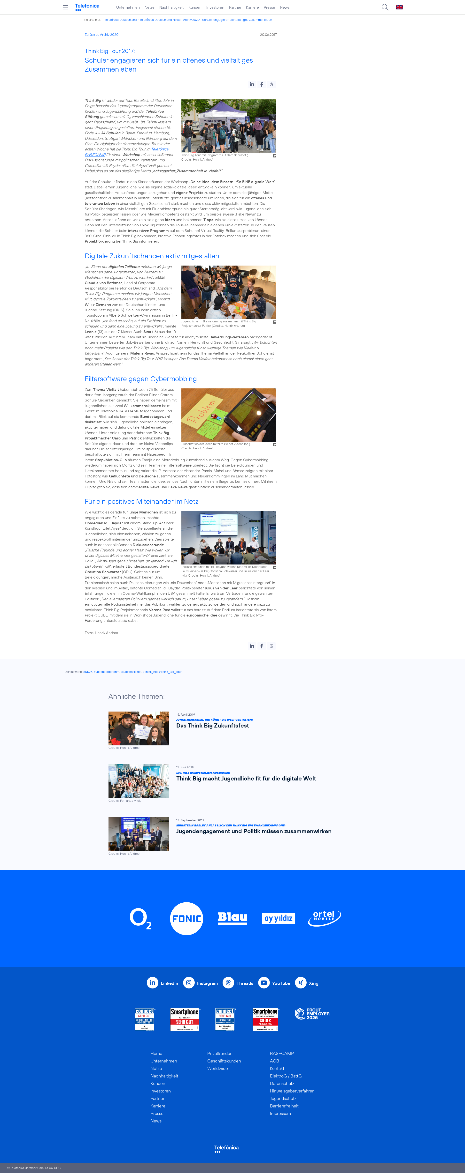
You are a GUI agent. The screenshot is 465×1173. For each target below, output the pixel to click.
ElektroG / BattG (286, 1076)
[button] (252, 84)
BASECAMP (282, 1053)
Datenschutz (282, 1083)
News (284, 7)
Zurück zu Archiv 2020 (101, 34)
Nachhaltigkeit (171, 7)
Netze (150, 7)
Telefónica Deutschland (120, 20)
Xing (313, 983)
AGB (274, 1061)
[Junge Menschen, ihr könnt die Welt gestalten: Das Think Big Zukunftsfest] (230, 730)
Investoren (215, 7)
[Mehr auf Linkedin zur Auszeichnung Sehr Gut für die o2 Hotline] (225, 1019)
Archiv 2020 (191, 20)
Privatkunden (219, 1053)
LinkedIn (169, 983)
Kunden (195, 7)
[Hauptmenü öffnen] (65, 7)
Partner (235, 7)
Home (156, 1053)
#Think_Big (150, 672)
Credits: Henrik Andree (196, 159)
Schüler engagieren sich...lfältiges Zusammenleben (237, 20)
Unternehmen (128, 7)
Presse (269, 7)
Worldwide (217, 1068)
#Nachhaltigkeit (131, 672)
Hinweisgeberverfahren (292, 1091)
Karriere (252, 7)
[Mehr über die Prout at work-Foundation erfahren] (312, 1019)
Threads (245, 983)
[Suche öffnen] (385, 7)
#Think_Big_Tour (170, 672)
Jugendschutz (283, 1098)
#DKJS (88, 672)
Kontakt (277, 1068)
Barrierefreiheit (284, 1106)
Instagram (207, 983)
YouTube (281, 983)
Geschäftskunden (224, 1061)
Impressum (280, 1113)
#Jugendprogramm (106, 672)
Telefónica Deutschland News (160, 20)
